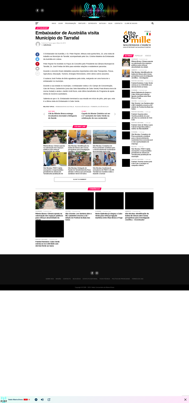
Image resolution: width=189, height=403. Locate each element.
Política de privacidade (121, 287)
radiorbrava (47, 45)
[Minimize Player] (185, 399)
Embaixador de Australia (65, 106)
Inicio (54, 23)
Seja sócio (77, 287)
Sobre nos (50, 287)
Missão (58, 287)
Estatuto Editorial (90, 287)
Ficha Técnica (105, 287)
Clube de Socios (131, 23)
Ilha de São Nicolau (83, 106)
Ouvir (60, 23)
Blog (110, 23)
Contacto (118, 23)
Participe (81, 23)
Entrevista (92, 23)
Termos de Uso (137, 287)
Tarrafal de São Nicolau (100, 106)
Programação (70, 23)
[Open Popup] (49, 399)
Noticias (102, 23)
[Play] (36, 399)
